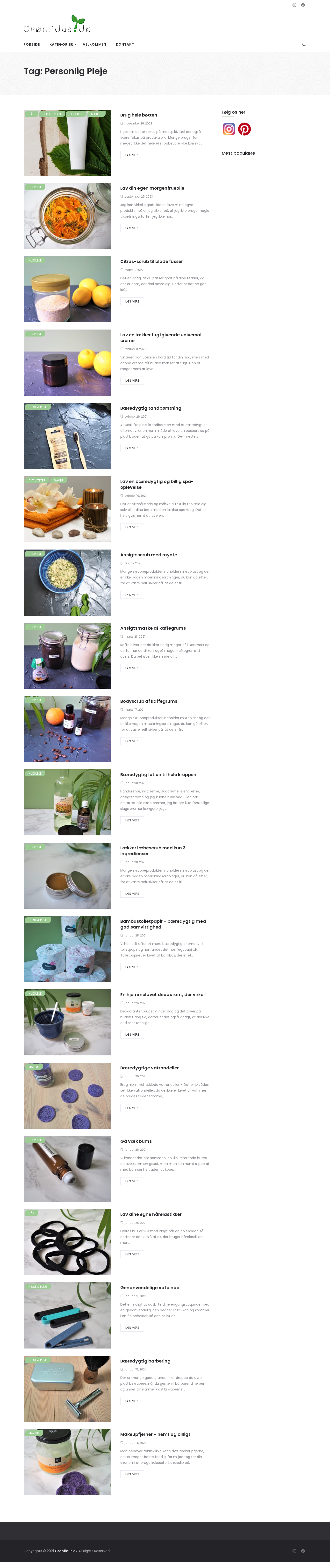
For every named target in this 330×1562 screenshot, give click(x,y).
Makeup (96, 114)
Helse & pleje (52, 114)
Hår (32, 114)
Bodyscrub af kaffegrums (148, 701)
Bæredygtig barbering (145, 1361)
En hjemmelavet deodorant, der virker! (163, 994)
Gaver (58, 480)
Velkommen (94, 44)
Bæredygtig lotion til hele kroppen (158, 774)
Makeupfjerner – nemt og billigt (155, 1434)
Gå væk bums (136, 1141)
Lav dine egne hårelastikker (151, 1214)
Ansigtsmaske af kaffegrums (153, 628)
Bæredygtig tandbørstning (150, 408)
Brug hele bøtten (138, 115)
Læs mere (132, 155)
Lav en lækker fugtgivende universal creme (160, 338)
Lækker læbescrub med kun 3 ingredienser (153, 851)
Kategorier (61, 44)
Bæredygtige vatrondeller (149, 1068)
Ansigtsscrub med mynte (148, 555)
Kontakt (125, 44)
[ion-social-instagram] (294, 5)
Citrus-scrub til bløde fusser (151, 261)
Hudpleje (76, 114)
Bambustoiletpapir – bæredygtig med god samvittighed (163, 924)
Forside (32, 44)
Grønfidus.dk (66, 1550)
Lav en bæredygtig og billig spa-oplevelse (157, 484)
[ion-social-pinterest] (302, 5)
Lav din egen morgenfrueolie (152, 188)
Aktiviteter (37, 480)
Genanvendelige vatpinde (149, 1288)
